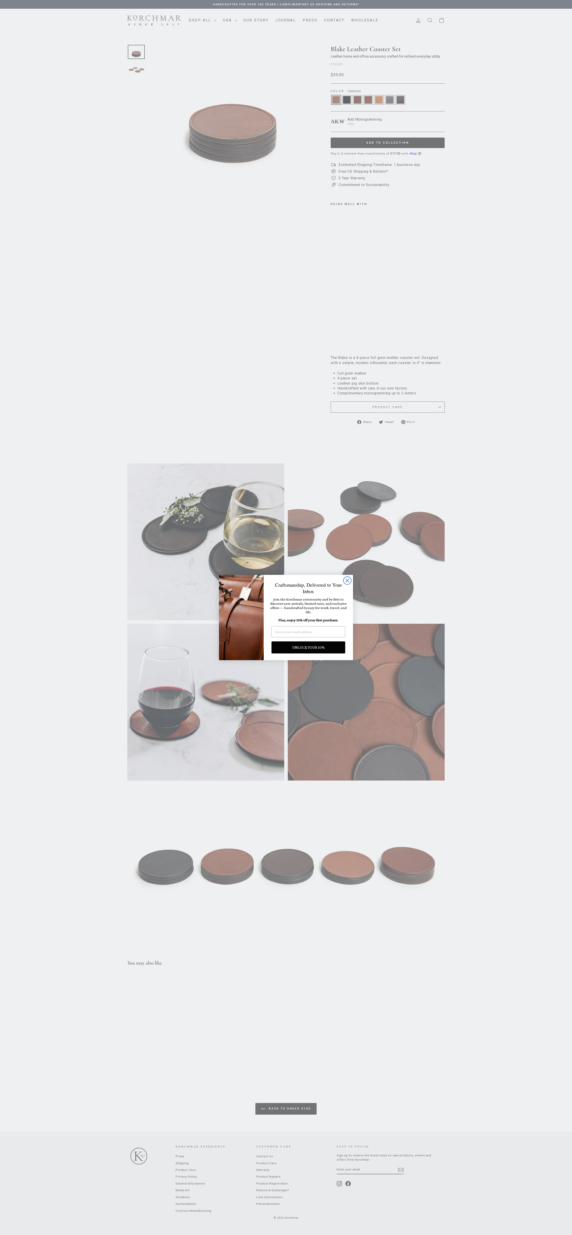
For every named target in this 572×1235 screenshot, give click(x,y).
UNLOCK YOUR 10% (308, 647)
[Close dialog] (347, 580)
